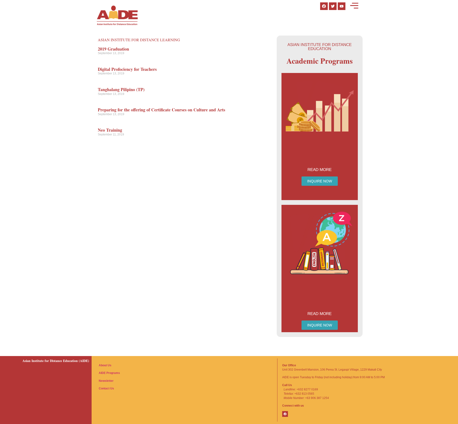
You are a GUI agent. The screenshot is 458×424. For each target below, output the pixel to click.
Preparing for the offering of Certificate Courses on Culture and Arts (161, 110)
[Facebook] (285, 414)
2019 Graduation (113, 49)
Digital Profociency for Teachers (127, 69)
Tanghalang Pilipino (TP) (121, 89)
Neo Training (110, 130)
